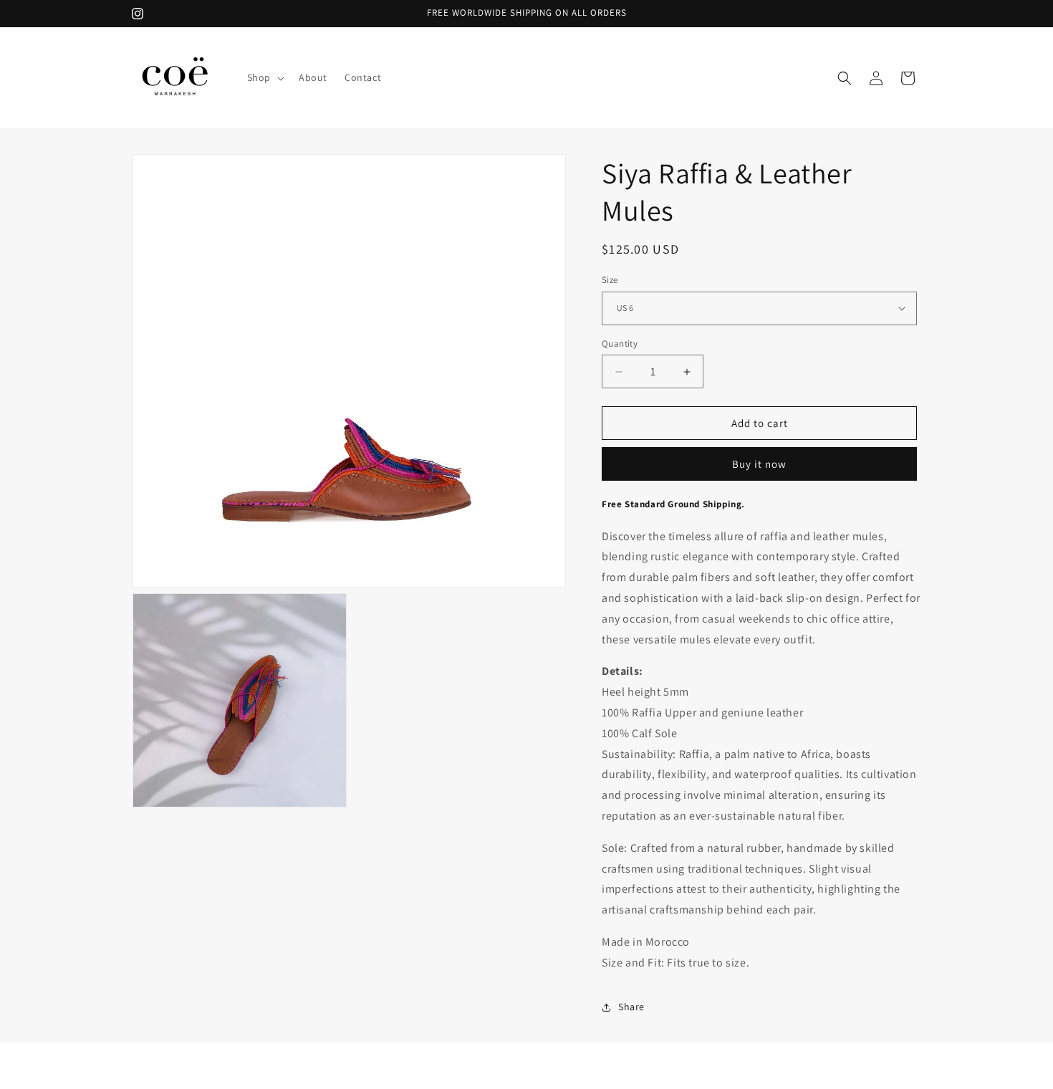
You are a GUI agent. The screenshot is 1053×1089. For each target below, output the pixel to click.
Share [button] (631, 1006)
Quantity (620, 343)
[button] (264, 77)
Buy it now (759, 464)
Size (610, 280)
